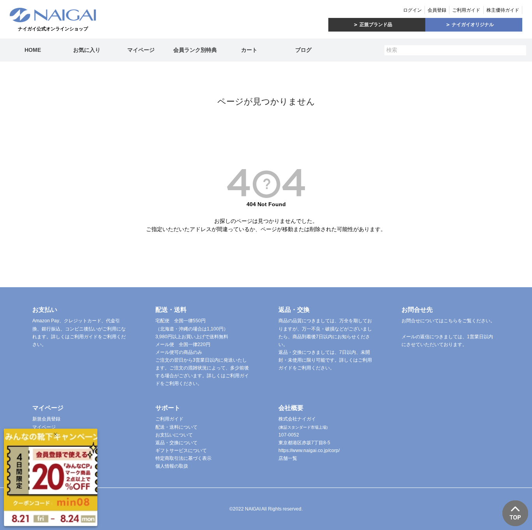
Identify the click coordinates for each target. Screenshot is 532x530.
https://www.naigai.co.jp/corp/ (309, 450)
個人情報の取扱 (171, 466)
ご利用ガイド (466, 10)
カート (249, 50)
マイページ (141, 50)
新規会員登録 (46, 419)
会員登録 (437, 10)
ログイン (412, 10)
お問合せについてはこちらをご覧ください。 (448, 320)
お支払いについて (174, 435)
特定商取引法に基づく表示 (183, 458)
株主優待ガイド (502, 10)
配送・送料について (176, 427)
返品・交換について (176, 442)
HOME (33, 50)
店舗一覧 (287, 458)
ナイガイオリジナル (473, 24)
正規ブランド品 (375, 24)
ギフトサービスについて (181, 450)
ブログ (303, 50)
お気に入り (86, 50)
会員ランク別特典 (195, 50)
